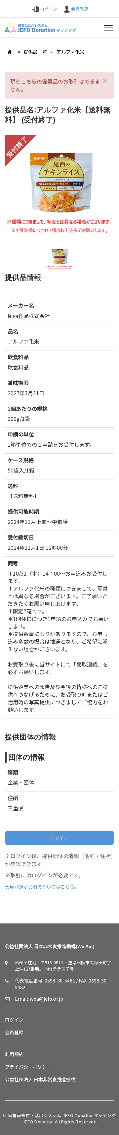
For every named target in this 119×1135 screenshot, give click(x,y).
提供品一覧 (36, 51)
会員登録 (79, 9)
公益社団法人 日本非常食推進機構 (40, 1079)
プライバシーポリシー (28, 1066)
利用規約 (14, 1054)
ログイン (48, 9)
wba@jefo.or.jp (46, 998)
